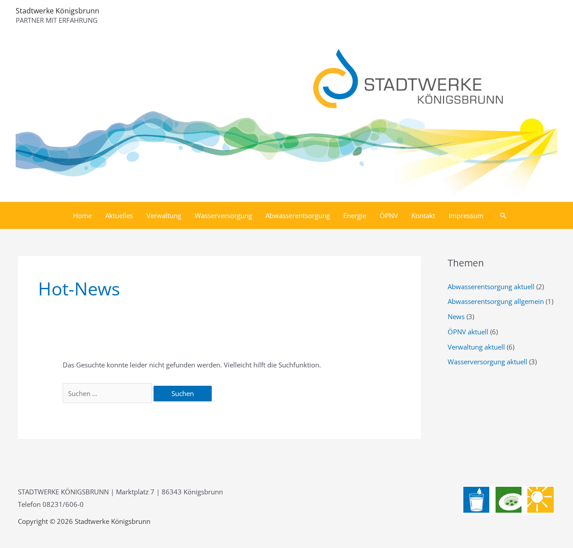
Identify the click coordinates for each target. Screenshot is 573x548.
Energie (354, 215)
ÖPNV (389, 215)
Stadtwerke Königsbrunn (57, 11)
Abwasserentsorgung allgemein (496, 301)
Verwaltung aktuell (476, 346)
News (456, 316)
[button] (503, 215)
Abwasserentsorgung (297, 215)
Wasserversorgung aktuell (487, 361)
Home (82, 215)
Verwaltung (163, 215)
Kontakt (423, 215)
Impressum (466, 215)
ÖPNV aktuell (468, 331)
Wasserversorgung (223, 215)
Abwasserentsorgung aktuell (491, 286)
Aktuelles (119, 215)
